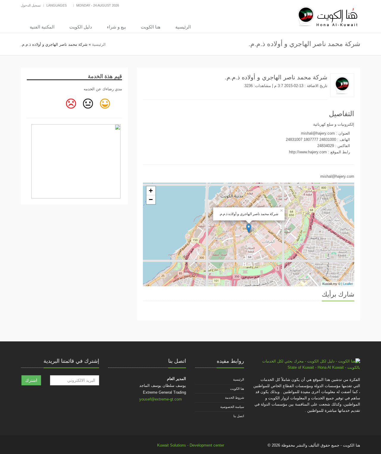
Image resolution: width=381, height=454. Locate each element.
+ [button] (151, 190)
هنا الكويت (150, 26)
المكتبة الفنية (42, 26)
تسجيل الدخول (31, 5)
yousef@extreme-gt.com (160, 399)
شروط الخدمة (234, 397)
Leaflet (348, 284)
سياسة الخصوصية (232, 407)
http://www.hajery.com (308, 152)
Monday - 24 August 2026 (97, 5)
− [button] (151, 199)
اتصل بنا (238, 416)
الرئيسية (183, 26)
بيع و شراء (116, 26)
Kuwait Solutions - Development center (190, 445)
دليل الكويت (80, 26)
